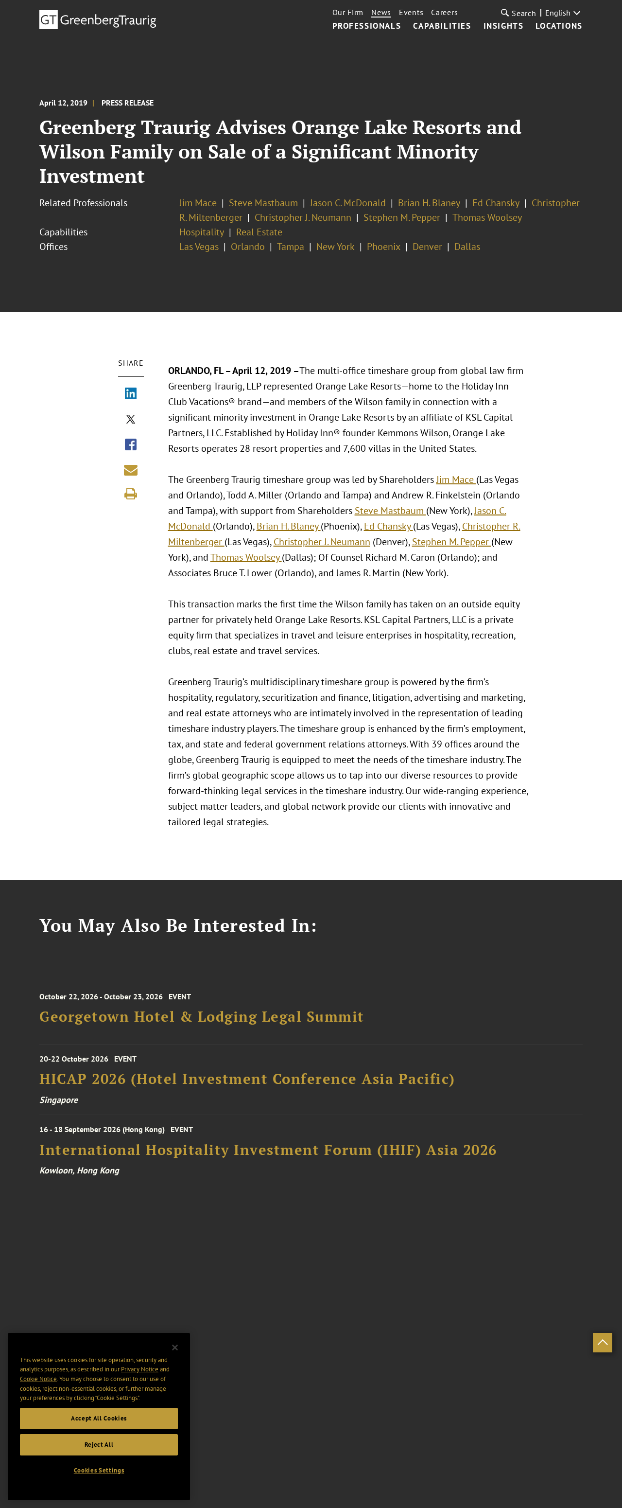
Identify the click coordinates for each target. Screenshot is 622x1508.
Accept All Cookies (99, 1418)
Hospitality (201, 232)
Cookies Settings (99, 1470)
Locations (559, 26)
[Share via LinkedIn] (131, 394)
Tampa (290, 246)
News (381, 12)
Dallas (467, 246)
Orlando (248, 246)
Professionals (366, 26)
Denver (427, 246)
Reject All (99, 1444)
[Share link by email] (131, 470)
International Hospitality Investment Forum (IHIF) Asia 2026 (268, 1150)
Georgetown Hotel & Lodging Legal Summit (201, 1017)
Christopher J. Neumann (303, 217)
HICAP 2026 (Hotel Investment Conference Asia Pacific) (247, 1079)
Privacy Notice (139, 1369)
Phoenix (383, 246)
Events (411, 12)
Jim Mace (198, 202)
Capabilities (442, 26)
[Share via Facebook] (131, 445)
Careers (444, 12)
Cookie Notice (38, 1379)
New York (335, 246)
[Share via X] (131, 420)
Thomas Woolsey (487, 217)
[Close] (175, 1347)
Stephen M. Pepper (401, 217)
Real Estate (259, 232)
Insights (504, 26)
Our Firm (348, 12)
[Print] (130, 493)
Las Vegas (199, 246)
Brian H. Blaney (429, 202)
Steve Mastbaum (263, 202)
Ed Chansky (495, 202)
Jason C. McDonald (348, 202)
